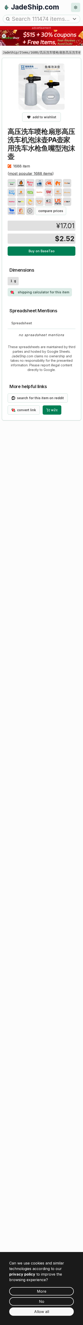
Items (24, 52)
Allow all (41, 1311)
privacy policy (22, 1274)
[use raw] (30, 211)
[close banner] (4, 36)
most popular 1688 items (30, 173)
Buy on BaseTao (42, 251)
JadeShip (10, 52)
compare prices (50, 211)
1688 (34, 52)
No (41, 1301)
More (41, 1291)
